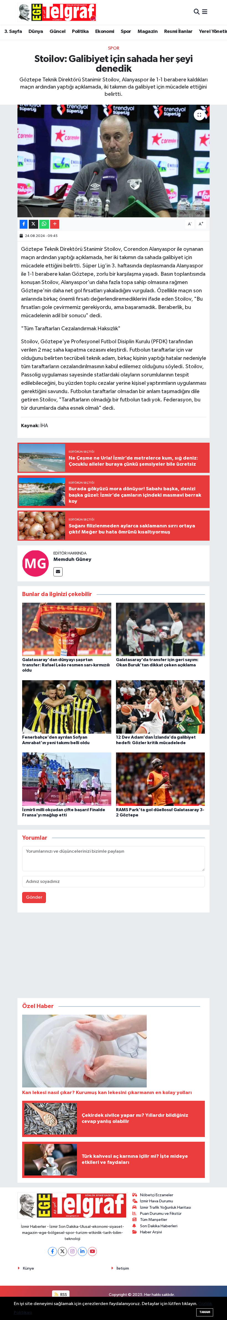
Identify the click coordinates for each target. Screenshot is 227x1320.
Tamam (204, 1312)
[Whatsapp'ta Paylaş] (44, 224)
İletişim (123, 1268)
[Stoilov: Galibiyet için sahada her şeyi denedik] (113, 161)
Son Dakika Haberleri (158, 1226)
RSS (63, 1295)
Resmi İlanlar (178, 31)
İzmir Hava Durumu (156, 1201)
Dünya (36, 31)
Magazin (148, 31)
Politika (80, 31)
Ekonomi (104, 31)
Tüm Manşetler (153, 1220)
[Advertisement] (113, 956)
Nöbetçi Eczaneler (156, 1195)
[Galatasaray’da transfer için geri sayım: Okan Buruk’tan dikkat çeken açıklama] (160, 629)
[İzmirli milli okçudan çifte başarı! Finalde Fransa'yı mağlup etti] (66, 779)
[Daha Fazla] (54, 224)
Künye (28, 1268)
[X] (62, 1251)
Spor (126, 31)
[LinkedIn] (82, 1251)
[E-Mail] (58, 571)
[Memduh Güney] (35, 563)
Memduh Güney (72, 559)
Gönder (34, 897)
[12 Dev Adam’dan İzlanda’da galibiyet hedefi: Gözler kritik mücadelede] (160, 707)
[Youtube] (92, 1251)
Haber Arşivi (151, 1232)
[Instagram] (72, 1251)
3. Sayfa (13, 31)
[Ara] (197, 12)
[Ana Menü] (204, 12)
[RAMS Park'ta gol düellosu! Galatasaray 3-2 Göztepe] (160, 779)
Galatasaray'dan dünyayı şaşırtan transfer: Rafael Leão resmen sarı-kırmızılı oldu (66, 665)
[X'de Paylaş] (33, 224)
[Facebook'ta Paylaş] (23, 224)
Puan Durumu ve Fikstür (161, 1213)
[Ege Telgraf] (57, 12)
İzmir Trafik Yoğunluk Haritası (165, 1207)
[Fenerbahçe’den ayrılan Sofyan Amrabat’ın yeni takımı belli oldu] (66, 707)
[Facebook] (52, 1251)
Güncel (57, 31)
